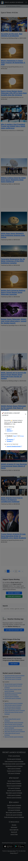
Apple (8, 429)
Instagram (10, 439)
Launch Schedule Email (14, 446)
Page (14, 436)
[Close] (25, 414)
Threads (9, 441)
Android (9, 431)
